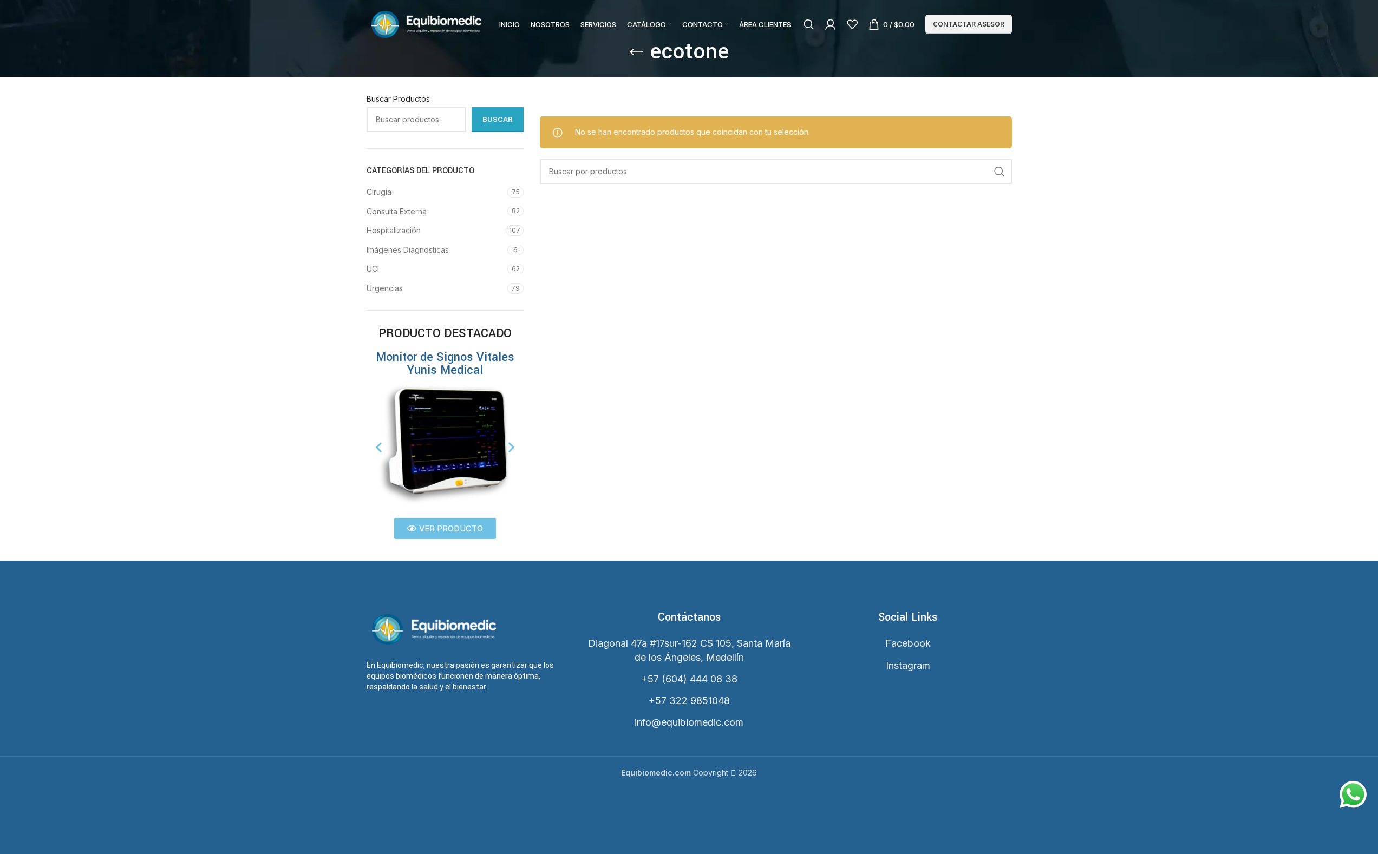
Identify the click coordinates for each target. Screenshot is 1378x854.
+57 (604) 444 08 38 (689, 679)
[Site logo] (427, 23)
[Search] (809, 24)
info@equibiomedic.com (689, 722)
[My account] (830, 24)
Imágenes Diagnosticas (408, 249)
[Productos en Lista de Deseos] (852, 24)
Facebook (908, 643)
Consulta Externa (397, 211)
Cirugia (379, 191)
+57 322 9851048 (689, 700)
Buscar (497, 119)
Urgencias (385, 288)
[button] (379, 447)
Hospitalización (394, 230)
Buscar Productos (398, 98)
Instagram (908, 665)
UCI (373, 268)
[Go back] (636, 52)
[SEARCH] (999, 171)
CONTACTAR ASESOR (968, 24)
